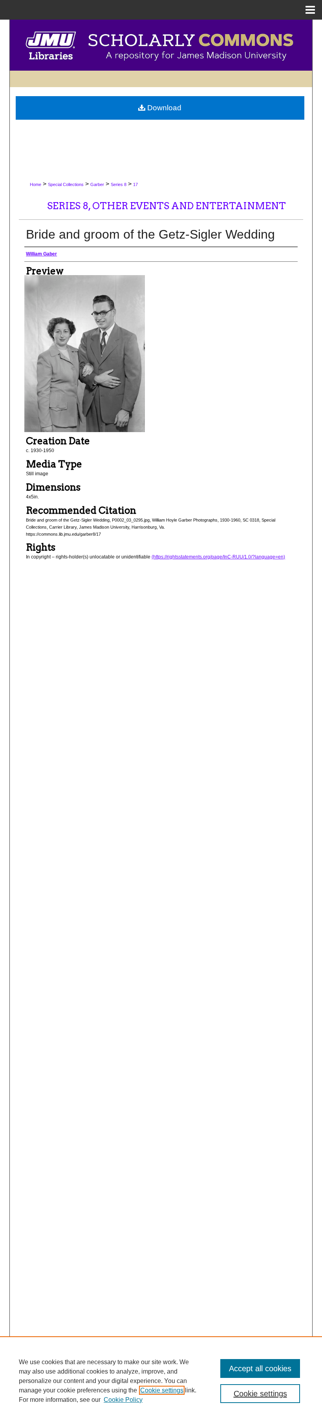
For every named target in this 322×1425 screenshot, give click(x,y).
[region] (161, 1380)
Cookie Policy (123, 1399)
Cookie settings (161, 1390)
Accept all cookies (260, 1368)
